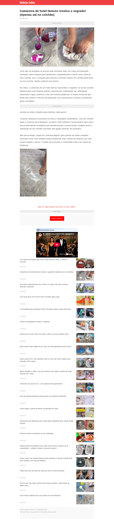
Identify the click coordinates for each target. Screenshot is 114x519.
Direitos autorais (51, 512)
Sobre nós (22, 512)
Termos (39, 512)
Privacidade (44, 512)
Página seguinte (57, 218)
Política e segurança (31, 512)
